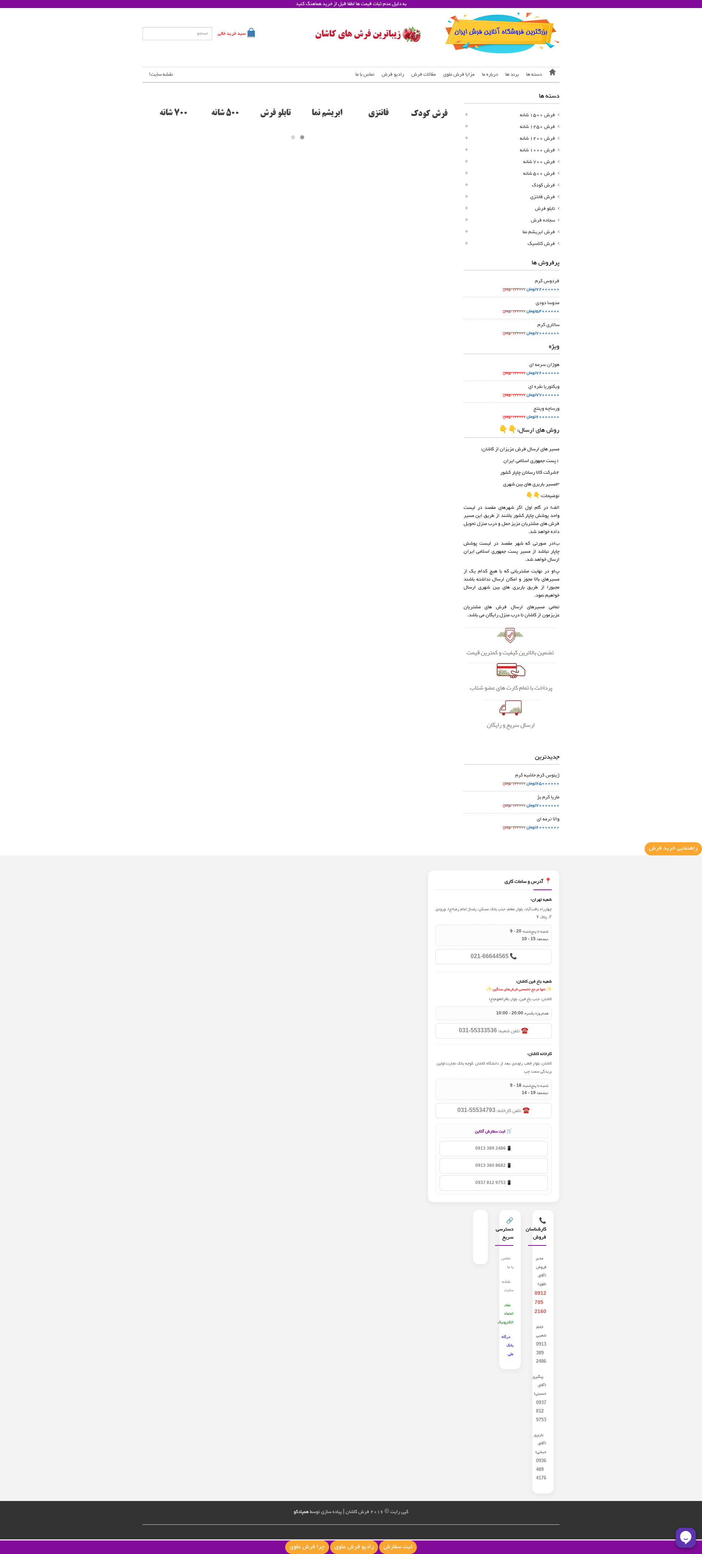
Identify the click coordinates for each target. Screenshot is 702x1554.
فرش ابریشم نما (538, 232)
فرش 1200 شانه (537, 138)
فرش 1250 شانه (537, 127)
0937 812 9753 (541, 1411)
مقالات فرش (423, 74)
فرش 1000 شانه (537, 150)
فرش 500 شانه (539, 173)
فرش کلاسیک (541, 244)
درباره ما (490, 74)
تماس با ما (364, 74)
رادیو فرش (393, 74)
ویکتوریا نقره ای (543, 386)
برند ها (512, 74)
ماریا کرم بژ (548, 797)
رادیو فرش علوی (354, 1547)
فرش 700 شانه (539, 162)
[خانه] (552, 74)
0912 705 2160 (540, 1302)
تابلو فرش (545, 208)
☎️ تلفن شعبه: (493, 1031)
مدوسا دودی (547, 303)
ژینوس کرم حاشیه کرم (537, 775)
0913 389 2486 (541, 1352)
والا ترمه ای (548, 819)
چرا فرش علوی (307, 1547)
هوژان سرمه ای (544, 365)
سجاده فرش (543, 220)
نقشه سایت (507, 1286)
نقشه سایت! (161, 74)
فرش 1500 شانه (537, 115)
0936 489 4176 (541, 1469)
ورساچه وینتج (546, 408)
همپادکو (301, 1512)
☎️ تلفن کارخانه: (493, 1111)
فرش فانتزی (542, 197)
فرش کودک (543, 185)
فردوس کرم (547, 281)
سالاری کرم (548, 325)
